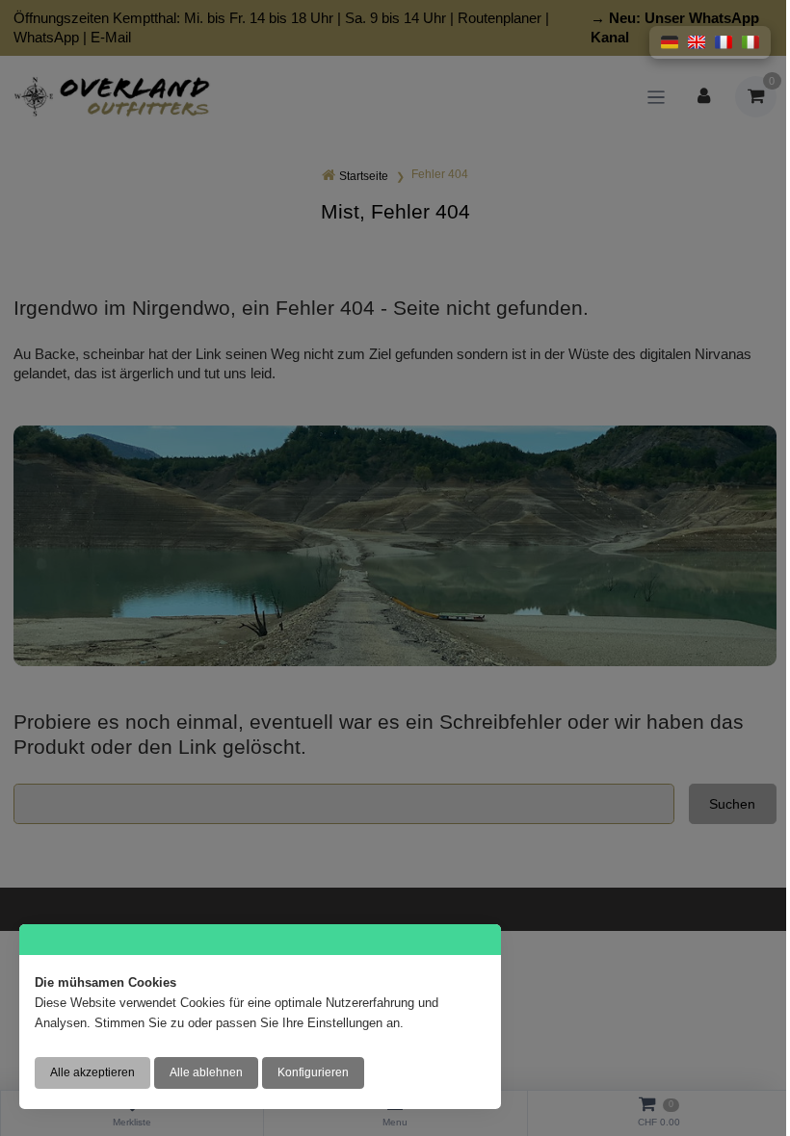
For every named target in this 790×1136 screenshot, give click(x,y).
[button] (669, 42)
